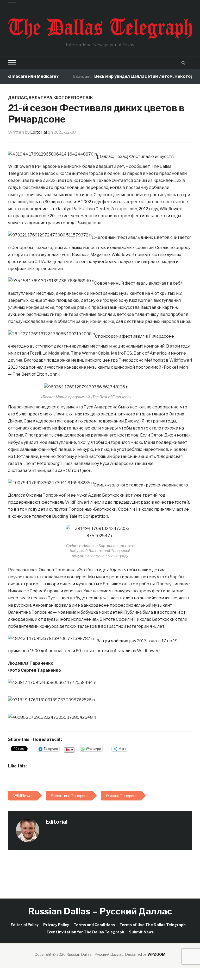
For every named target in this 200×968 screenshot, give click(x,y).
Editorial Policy (25, 924)
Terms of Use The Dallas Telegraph (153, 924)
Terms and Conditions (94, 924)
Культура (40, 97)
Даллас (17, 97)
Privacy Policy (56, 924)
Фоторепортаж (73, 97)
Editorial (38, 132)
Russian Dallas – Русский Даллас (100, 911)
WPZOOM (156, 954)
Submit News (141, 932)
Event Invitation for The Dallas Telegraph (85, 932)
